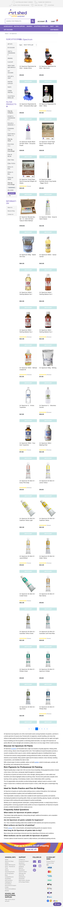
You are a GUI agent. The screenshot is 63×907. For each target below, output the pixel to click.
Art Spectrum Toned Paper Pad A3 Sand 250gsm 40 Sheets (47, 143)
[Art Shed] (18, 13)
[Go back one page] (29, 728)
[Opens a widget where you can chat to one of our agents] (57, 904)
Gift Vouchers (8, 29)
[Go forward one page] (47, 728)
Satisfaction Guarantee (22, 877)
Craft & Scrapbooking (11, 53)
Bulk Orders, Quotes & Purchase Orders (24, 881)
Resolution (22, 870)
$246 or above (10, 178)
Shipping (21, 866)
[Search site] (33, 21)
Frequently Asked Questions (23, 862)
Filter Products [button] (11, 103)
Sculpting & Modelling (41, 26)
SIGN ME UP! (31, 849)
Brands (7, 890)
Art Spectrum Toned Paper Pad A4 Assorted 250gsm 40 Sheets (28, 181)
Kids (57, 26)
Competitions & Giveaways (9, 877)
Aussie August (8, 26)
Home (6, 859)
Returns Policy (11, 211)
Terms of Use (50, 863)
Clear (10, 195)
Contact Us (10, 214)
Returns (21, 868)
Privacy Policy (50, 861)
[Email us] (35, 862)
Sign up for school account (10, 900)
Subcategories (11, 39)
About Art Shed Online (9, 862)
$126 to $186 (10, 168)
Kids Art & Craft (11, 77)
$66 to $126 (12, 163)
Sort (20, 45)
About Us (10, 207)
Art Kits (10, 44)
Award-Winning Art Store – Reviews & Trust (10, 866)
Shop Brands (54, 29)
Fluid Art (10, 62)
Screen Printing (10, 91)
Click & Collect (23, 871)
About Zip (21, 875)
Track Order (22, 864)
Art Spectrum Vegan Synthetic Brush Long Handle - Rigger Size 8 (47, 181)
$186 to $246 (10, 173)
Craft (52, 26)
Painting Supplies (19, 26)
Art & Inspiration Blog (9, 874)
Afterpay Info (22, 873)
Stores (7, 870)
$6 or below (10, 155)
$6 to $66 (11, 160)
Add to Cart (28, 81)
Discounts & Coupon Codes (10, 886)
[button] (48, 111)
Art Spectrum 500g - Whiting (47, 368)
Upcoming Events (10, 871)
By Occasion (11, 47)
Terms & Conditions (10, 889)
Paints (9, 87)
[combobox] (20, 21)
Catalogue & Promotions (8, 882)
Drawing (29, 26)
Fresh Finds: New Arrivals (11, 66)
